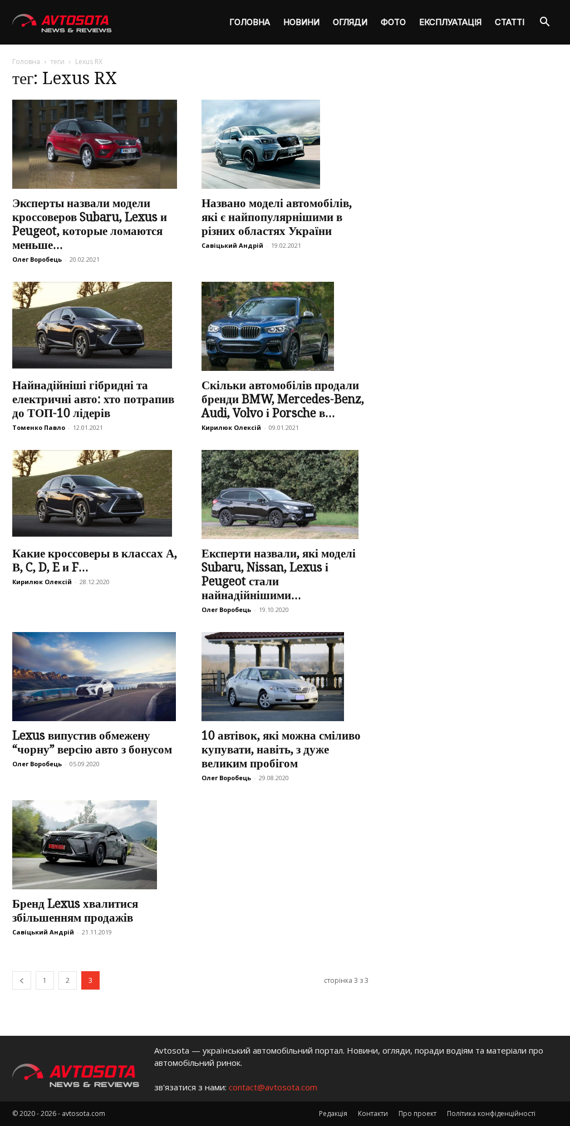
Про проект (417, 1113)
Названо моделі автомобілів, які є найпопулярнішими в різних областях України (277, 217)
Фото (393, 22)
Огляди (350, 22)
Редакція (333, 1113)
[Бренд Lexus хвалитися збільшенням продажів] (95, 844)
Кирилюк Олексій (231, 427)
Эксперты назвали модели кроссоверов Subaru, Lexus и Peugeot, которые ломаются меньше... (89, 224)
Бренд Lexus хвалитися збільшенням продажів (75, 910)
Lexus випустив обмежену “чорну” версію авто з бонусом (92, 742)
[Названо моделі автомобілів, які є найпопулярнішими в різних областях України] (285, 144)
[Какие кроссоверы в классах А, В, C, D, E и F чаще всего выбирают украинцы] (95, 494)
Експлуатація (450, 22)
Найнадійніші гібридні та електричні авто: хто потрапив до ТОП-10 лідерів (93, 399)
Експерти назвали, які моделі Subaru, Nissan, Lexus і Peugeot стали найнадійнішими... (279, 574)
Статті (509, 22)
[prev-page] (21, 980)
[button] (544, 23)
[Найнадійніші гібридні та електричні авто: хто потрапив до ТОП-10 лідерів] (95, 326)
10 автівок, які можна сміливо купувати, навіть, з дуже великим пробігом (281, 749)
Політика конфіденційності (491, 1113)
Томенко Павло (38, 427)
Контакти (373, 1113)
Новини (301, 22)
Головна (249, 22)
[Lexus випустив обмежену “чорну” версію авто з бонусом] (95, 676)
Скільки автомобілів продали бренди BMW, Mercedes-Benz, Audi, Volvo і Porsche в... (283, 399)
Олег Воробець (37, 259)
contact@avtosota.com (273, 1087)
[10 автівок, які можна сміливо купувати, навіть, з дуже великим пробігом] (285, 676)
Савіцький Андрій (232, 245)
